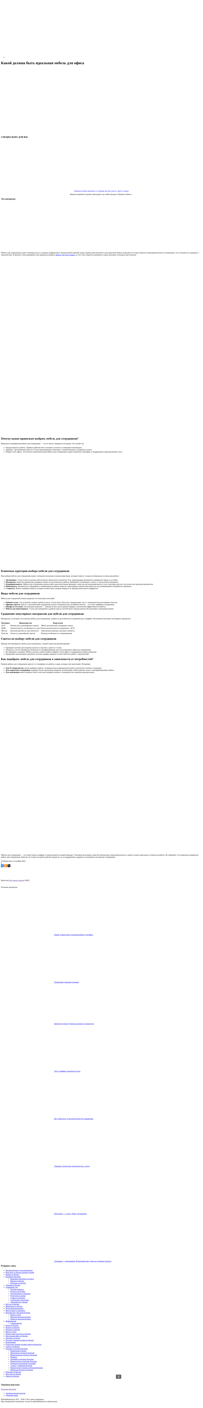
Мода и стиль (11, 1332)
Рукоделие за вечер (18, 1296)
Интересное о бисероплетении (18, 1313)
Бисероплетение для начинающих (19, 1270)
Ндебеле (13, 1357)
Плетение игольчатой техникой (23, 1363)
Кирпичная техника (18, 1351)
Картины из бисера (18, 1283)
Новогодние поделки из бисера (18, 1334)
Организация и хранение (20, 1294)
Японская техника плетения (21, 1370)
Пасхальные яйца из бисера (17, 1336)
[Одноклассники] (5, 865)
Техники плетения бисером (17, 1349)
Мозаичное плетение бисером (22, 1353)
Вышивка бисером (13, 1277)
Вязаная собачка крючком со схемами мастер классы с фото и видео (101, 191)
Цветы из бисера (12, 1376)
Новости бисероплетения (20, 1319)
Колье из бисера (12, 1325)
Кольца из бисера (13, 1328)
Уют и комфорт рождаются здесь (67, 1071)
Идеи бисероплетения (14, 1308)
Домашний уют (12, 1287)
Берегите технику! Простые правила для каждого (74, 1024)
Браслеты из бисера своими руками (20, 1272)
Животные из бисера (14, 1306)
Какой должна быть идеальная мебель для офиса (73, 935)
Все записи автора (16, 880)
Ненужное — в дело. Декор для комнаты (70, 1214)
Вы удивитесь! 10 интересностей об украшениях (73, 1119)
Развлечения (11, 1342)
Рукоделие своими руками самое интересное (23, 1344)
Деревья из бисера (13, 1285)
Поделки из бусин (13, 1338)
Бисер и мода (15, 1315)
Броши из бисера (12, 1275)
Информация (11, 1321)
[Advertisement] (101, 84)
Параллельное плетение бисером (23, 1361)
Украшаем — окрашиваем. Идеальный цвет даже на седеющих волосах (82, 1261)
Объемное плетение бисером (21, 1359)
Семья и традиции (17, 1298)
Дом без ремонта (17, 1289)
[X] (9, 865)
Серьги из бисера (13, 1347)
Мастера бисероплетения (20, 1317)
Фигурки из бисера (13, 1374)
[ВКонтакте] (2, 865)
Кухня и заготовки (17, 1292)
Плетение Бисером (8, 1389)
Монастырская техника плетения (23, 1355)
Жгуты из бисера (12, 1304)
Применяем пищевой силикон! (66, 982)
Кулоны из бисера (13, 1330)
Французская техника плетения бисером (26, 1368)
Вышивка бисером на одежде (22, 1279)
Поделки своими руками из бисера (20, 1340)
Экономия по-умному (19, 1302)
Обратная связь (12, 1395)
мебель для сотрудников (65, 255)
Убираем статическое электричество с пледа (72, 1166)
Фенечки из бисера (13, 1372)
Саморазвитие (16, 1323)
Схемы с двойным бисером (21, 1366)
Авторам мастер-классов (15, 1393)
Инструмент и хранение (15, 1311)
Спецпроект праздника (19, 1300)
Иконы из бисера (17, 1281)
